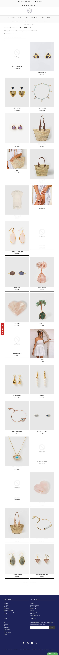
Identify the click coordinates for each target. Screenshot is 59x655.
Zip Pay (32, 610)
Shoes (5, 634)
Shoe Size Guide (34, 606)
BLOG (5, 613)
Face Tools (6, 627)
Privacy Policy (33, 612)
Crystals (37, 21)
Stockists (6, 606)
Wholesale (6, 608)
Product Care (33, 608)
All (4, 622)
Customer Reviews (8, 610)
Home (25, 24)
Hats (42, 17)
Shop (19, 17)
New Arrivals (11, 17)
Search (6, 603)
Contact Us (53, 653)
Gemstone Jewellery (9, 612)
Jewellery (34, 17)
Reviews (2, 329)
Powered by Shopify (49, 649)
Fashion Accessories (35, 615)
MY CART (32, 5)
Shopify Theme (26, 649)
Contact (32, 603)
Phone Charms (7, 632)
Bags (48, 17)
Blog (45, 21)
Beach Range (26, 21)
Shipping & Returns (34, 605)
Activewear (32, 613)
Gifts (5, 631)
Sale (27, 17)
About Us (6, 605)
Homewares (15, 21)
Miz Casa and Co (18, 649)
